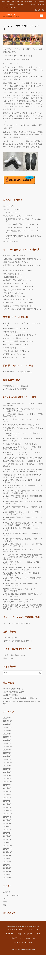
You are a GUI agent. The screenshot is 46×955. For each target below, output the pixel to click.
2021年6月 (7, 753)
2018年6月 (7, 830)
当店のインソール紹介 (11, 209)
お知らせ (6, 892)
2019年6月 (7, 795)
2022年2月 (7, 743)
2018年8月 (7, 823)
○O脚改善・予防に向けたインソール (17, 280)
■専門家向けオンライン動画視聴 (15, 386)
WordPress (31, 949)
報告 (5, 905)
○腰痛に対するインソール (13, 274)
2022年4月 (7, 740)
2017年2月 (7, 878)
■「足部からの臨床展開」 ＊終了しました (20, 444)
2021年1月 (7, 759)
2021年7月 (7, 750)
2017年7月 (7, 862)
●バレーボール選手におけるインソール (18, 341)
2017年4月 (7, 871)
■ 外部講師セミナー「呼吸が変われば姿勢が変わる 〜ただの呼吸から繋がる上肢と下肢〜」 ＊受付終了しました (23, 557)
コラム (5, 898)
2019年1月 (7, 807)
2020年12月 (7, 763)
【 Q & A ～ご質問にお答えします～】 (18, 641)
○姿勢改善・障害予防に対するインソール (19, 306)
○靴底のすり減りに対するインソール (17, 299)
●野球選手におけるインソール (15, 332)
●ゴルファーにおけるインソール (15, 338)
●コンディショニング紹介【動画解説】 (18, 372)
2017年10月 (7, 852)
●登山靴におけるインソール (14, 357)
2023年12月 (7, 727)
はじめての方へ (9, 206)
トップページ (12, 929)
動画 (5, 902)
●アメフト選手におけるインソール (16, 351)
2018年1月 (7, 843)
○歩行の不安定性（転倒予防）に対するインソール (22, 309)
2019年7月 (7, 791)
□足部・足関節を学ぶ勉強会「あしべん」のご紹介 (22, 458)
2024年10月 (7, 721)
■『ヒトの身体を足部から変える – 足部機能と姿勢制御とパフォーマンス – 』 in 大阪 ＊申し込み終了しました (22, 607)
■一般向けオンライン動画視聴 (15, 389)
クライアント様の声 (11, 895)
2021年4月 (7, 756)
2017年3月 (7, 874)
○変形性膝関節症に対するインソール (17, 270)
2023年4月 (7, 734)
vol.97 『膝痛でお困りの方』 (14, 692)
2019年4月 (7, 801)
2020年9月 (7, 766)
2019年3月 (7, 804)
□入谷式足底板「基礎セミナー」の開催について (21, 461)
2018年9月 (7, 820)
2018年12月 (7, 811)
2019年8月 (7, 788)
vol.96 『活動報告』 (11, 695)
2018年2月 (7, 839)
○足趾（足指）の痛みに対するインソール (19, 286)
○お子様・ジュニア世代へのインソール (18, 290)
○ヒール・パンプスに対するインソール (18, 302)
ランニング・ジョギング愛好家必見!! (17, 623)
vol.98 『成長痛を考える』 (13, 689)
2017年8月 (7, 859)
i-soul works (11, 14)
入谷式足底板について (14, 212)
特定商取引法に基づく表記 (23, 942)
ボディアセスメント (11, 241)
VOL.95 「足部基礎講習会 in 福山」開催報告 (20, 698)
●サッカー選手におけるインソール (16, 328)
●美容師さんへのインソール (14, 354)
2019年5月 (7, 798)
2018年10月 (7, 817)
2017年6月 (7, 865)
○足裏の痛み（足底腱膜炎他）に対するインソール (22, 259)
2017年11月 (7, 849)
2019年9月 (7, 785)
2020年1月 (7, 779)
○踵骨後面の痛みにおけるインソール (17, 262)
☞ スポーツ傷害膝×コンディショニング (23, 227)
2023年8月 (7, 731)
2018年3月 (7, 836)
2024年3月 (7, 724)
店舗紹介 (14, 938)
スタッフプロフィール (27, 938)
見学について (8, 658)
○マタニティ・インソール (13, 293)
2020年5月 (7, 772)
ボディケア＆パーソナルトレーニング (17, 216)
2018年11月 (7, 814)
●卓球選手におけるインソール (15, 348)
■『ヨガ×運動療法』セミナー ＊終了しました (21, 425)
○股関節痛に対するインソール (15, 277)
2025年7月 (7, 718)
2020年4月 (7, 775)
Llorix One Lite (15, 949)
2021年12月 (7, 747)
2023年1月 (7, 737)
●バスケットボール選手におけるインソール (20, 335)
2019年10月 (7, 782)
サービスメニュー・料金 (32, 934)
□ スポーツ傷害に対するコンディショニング (23, 224)
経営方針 (22, 929)
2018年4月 (7, 833)
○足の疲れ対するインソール (14, 296)
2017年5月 (7, 868)
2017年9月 (7, 855)
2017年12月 (7, 846)
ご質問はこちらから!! (11, 638)
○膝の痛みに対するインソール (15, 283)
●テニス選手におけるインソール (15, 344)
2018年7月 (7, 827)
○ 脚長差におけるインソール (14, 256)
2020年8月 (7, 769)
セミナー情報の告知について (14, 655)
